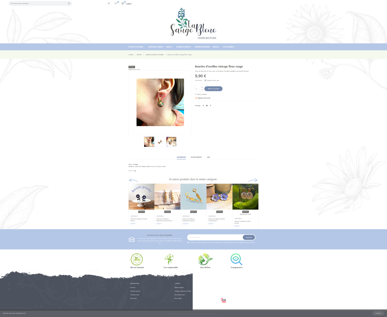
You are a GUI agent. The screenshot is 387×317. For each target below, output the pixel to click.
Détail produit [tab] (196, 157)
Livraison (132, 287)
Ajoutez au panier (213, 89)
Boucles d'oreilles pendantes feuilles (189, 220)
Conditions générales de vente (183, 291)
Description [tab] (181, 157)
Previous (135, 102)
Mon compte (178, 298)
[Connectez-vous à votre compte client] (108, 3)
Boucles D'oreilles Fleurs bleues (139, 220)
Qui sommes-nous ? (180, 295)
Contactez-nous (134, 295)
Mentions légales (179, 287)
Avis (208, 157)
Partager (203, 105)
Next (184, 102)
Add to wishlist (202, 94)
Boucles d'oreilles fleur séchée (242, 222)
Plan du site (133, 298)
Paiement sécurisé (135, 291)
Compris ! (378, 313)
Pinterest (210, 105)
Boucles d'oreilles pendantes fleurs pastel (164, 220)
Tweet (207, 105)
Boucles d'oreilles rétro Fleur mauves (217, 220)
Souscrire (249, 237)
